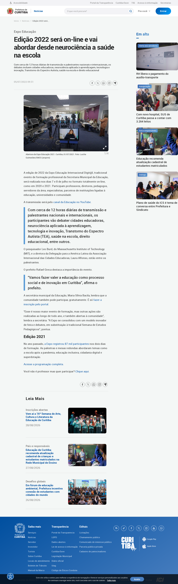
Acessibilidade (20, 2)
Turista (31, 551)
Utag (54, 565)
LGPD (54, 537)
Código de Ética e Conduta (64, 570)
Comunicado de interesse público (95, 542)
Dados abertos (58, 542)
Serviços (32, 532)
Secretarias (165, 2)
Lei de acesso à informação (65, 546)
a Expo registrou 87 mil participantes (66, 344)
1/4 (106, 153)
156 (133, 2)
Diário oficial (58, 560)
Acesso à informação (148, 2)
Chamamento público (89, 537)
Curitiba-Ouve (122, 2)
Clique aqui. (82, 371)
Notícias (25, 21)
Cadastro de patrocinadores (92, 551)
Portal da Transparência (101, 2)
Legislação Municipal (62, 556)
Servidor (32, 542)
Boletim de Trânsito (37, 565)
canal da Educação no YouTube (72, 202)
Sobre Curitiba (35, 556)
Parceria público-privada (91, 546)
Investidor (33, 546)
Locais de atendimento (39, 560)
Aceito (137, 579)
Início (16, 21)
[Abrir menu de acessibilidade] (10, 576)
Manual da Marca (36, 570)
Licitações (84, 532)
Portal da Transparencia (63, 532)
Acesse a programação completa (43, 364)
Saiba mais (111, 580)
